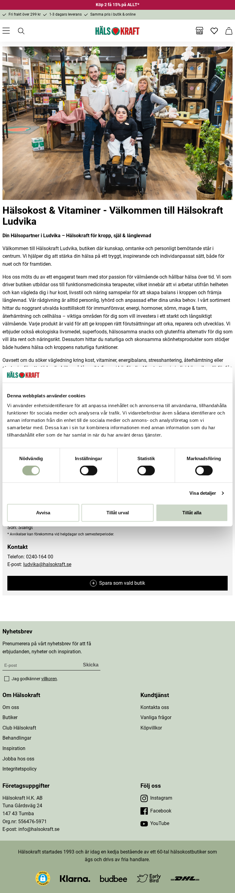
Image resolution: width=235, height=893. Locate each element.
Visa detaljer (202, 493)
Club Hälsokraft (19, 728)
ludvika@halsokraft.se (47, 564)
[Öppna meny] (6, 30)
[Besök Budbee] (113, 878)
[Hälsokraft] (117, 30)
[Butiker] (199, 30)
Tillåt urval (117, 512)
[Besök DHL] (185, 878)
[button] (42, 878)
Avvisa (43, 512)
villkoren (49, 678)
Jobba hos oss (18, 759)
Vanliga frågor (155, 717)
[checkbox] (6, 678)
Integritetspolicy (19, 769)
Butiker (9, 717)
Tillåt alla (191, 512)
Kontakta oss (154, 707)
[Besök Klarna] (75, 878)
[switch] (88, 470)
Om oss (10, 707)
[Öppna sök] (20, 30)
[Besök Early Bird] (149, 878)
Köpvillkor (151, 728)
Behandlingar (16, 738)
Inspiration (13, 748)
